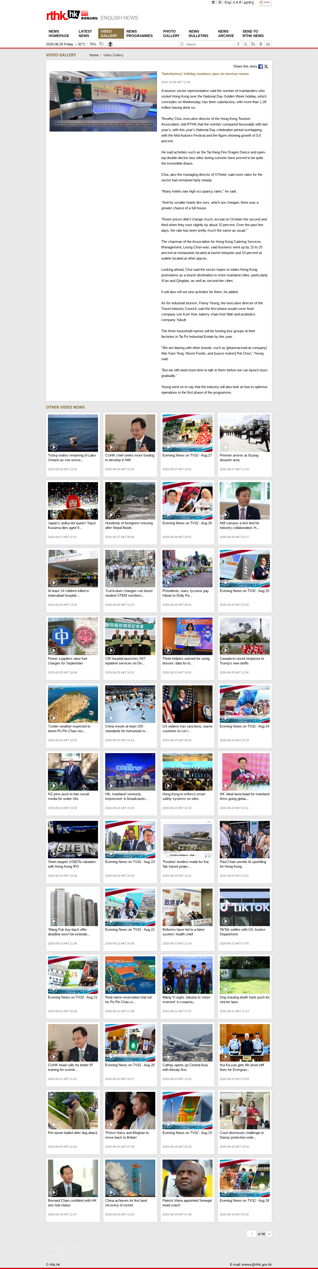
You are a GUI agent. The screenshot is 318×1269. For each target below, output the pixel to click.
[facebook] (238, 44)
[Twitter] (246, 44)
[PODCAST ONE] (260, 44)
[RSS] (253, 44)
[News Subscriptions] (268, 44)
